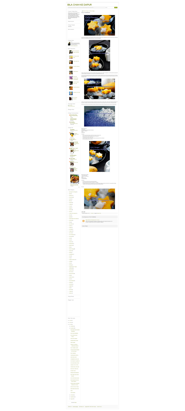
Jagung (70, 216)
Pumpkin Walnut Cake (73, 139)
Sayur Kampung (71, 280)
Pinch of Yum (72, 174)
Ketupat (70, 227)
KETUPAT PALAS (73, 370)
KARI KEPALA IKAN (74, 357)
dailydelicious (72, 161)
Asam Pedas (71, 197)
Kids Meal (70, 229)
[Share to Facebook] (84, 211)
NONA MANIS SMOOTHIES (75, 388)
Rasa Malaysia (72, 129)
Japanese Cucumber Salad (74, 130)
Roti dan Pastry (71, 273)
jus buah (70, 220)
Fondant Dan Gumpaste (72, 213)
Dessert (98, 213)
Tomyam (70, 291)
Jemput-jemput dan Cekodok (73, 218)
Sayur (70, 278)
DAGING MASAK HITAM (74, 340)
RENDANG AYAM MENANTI (75, 372)
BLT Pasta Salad (72, 156)
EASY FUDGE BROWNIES (74, 333)
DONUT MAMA (73, 342)
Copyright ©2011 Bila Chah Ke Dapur (90, 406)
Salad (70, 275)
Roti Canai (70, 271)
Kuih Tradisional (71, 234)
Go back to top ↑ (99, 406)
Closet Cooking (72, 158)
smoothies (70, 284)
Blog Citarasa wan (73, 167)
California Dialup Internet (71, 106)
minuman (70, 250)
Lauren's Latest (72, 138)
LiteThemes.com (81, 406)
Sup (69, 287)
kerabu (70, 225)
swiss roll (70, 289)
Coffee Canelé (76, 162)
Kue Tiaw (70, 232)
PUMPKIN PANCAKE (76, 87)
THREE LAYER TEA (76, 61)
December (72, 326)
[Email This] (81, 211)
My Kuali (71, 132)
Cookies (70, 204)
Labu (70, 238)
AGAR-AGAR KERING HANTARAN (75, 169)
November (72, 328)
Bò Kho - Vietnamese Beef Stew (76, 150)
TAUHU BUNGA (73, 392)
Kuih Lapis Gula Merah (73, 119)
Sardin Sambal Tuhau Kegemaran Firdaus (76, 143)
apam (70, 193)
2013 (70, 320)
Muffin (70, 252)
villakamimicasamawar (73, 118)
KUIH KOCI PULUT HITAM (75, 386)
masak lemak (71, 243)
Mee (69, 247)
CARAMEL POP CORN (76, 92)
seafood (70, 282)
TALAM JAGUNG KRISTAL (74, 355)
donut (70, 211)
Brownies (70, 202)
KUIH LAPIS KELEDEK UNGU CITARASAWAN (75, 78)
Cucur (70, 206)
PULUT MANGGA (73, 353)
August (72, 398)
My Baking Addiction (73, 155)
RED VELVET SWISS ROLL (74, 368)
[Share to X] (83, 211)
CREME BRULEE (75, 71)
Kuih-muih (70, 236)
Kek (69, 222)
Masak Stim (71, 245)
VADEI (72, 390)
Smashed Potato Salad (73, 159)
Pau (69, 257)
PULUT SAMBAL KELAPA (74, 347)
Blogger (75, 402)
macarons (70, 241)
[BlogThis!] (82, 211)
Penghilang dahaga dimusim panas (76, 134)
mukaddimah (71, 254)
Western (70, 293)
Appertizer (70, 195)
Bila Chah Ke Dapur (79, 4)
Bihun (70, 200)
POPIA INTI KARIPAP (74, 338)
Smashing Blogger (75, 406)
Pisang (70, 261)
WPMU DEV (70, 406)
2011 (70, 324)
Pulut (100, 213)
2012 (70, 322)
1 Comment (92, 213)
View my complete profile (74, 45)
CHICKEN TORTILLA (76, 66)
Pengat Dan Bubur (72, 259)
